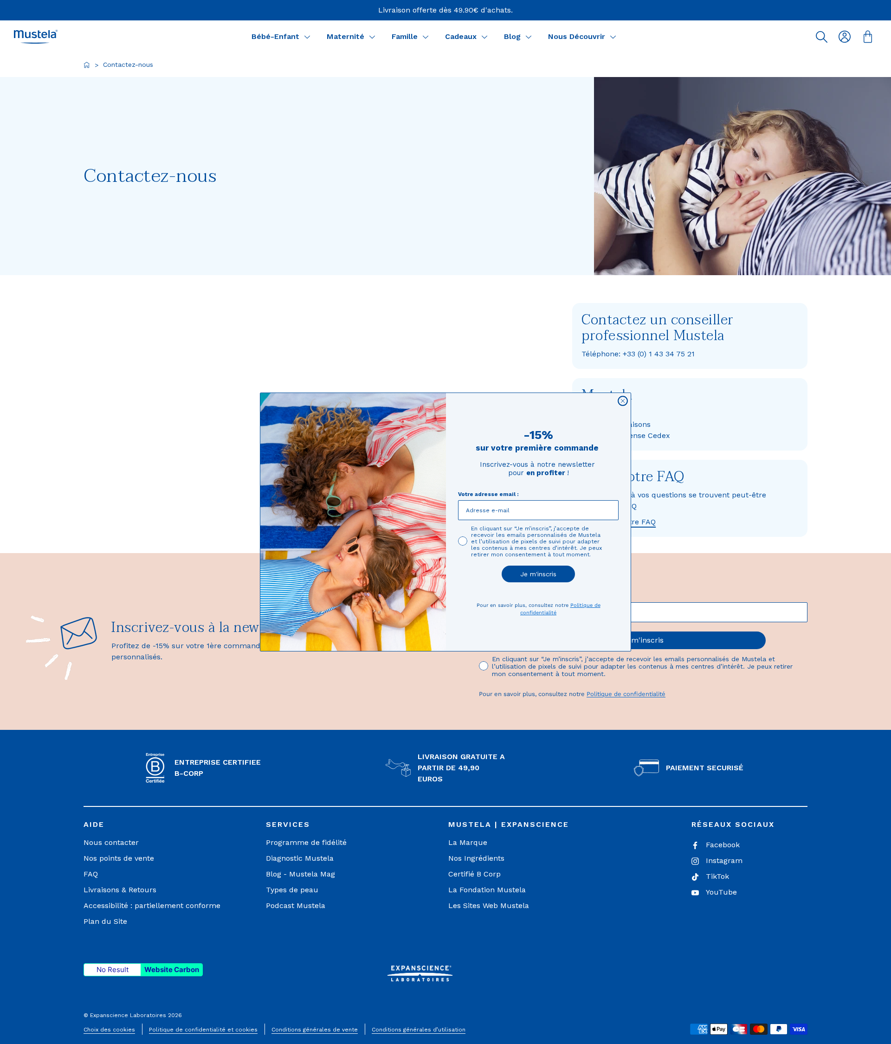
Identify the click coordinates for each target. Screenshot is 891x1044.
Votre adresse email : (488, 494)
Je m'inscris (538, 574)
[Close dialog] (622, 401)
